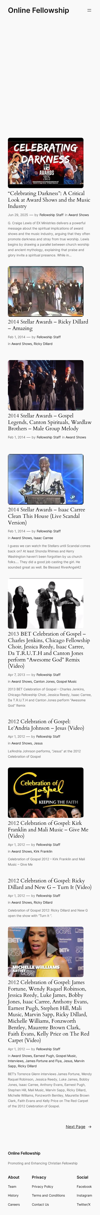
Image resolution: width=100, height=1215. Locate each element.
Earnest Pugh (44, 1056)
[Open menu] (89, 10)
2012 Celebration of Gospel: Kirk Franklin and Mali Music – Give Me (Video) (48, 829)
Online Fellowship (38, 10)
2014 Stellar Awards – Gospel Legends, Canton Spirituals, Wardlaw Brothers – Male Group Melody (50, 422)
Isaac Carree (43, 538)
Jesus (38, 743)
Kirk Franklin (43, 851)
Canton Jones (44, 681)
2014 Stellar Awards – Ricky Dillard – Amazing (48, 325)
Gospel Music (67, 681)
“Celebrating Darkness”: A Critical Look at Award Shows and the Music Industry (49, 200)
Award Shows (78, 215)
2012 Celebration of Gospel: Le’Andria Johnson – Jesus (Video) (46, 724)
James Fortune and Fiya (43, 1061)
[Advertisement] (50, 75)
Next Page (79, 1126)
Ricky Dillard (43, 344)
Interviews (15, 1061)
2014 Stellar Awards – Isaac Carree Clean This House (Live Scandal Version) (46, 516)
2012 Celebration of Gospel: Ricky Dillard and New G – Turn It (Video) (50, 884)
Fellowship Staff (51, 215)
